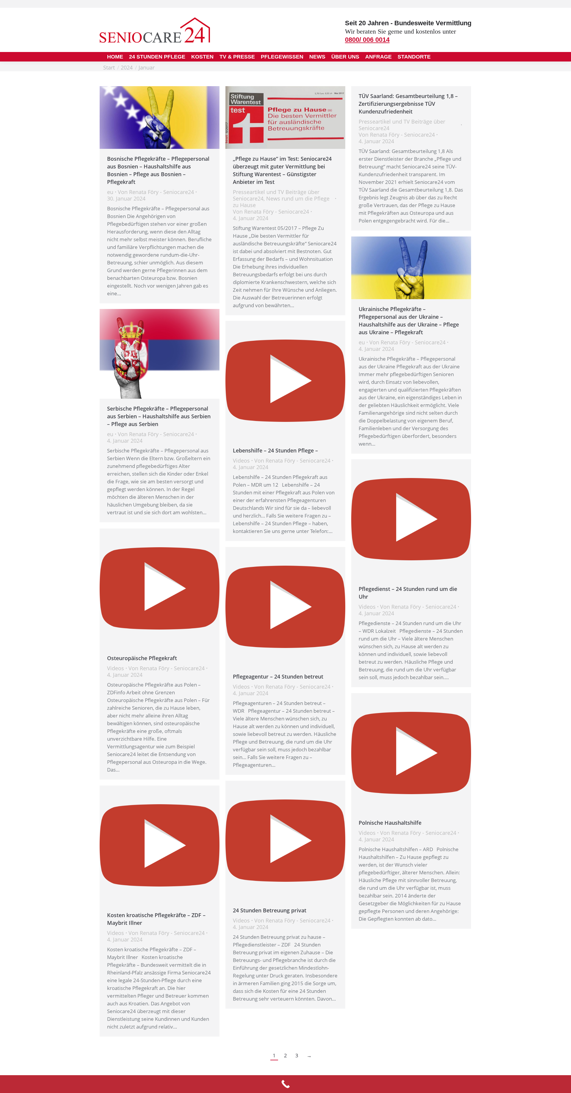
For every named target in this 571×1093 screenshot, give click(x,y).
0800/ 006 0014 (367, 39)
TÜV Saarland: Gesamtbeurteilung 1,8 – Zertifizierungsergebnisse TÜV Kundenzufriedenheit (408, 103)
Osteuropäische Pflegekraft (142, 658)
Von (156, 192)
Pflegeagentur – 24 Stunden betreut (278, 676)
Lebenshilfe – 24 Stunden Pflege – (275, 450)
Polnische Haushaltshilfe (390, 822)
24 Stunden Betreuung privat (269, 910)
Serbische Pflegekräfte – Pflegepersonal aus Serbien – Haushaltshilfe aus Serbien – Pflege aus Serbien (159, 416)
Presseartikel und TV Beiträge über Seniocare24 (402, 125)
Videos (241, 460)
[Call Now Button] (285, 1084)
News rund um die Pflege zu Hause (281, 202)
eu (110, 191)
